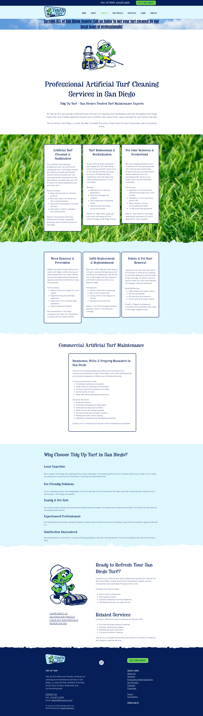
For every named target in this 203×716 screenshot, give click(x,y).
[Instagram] (101, 662)
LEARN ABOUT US (59, 613)
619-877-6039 (123, 3)
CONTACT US (51, 694)
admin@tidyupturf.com (62, 700)
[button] (93, 13)
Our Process (132, 682)
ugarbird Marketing (67, 708)
